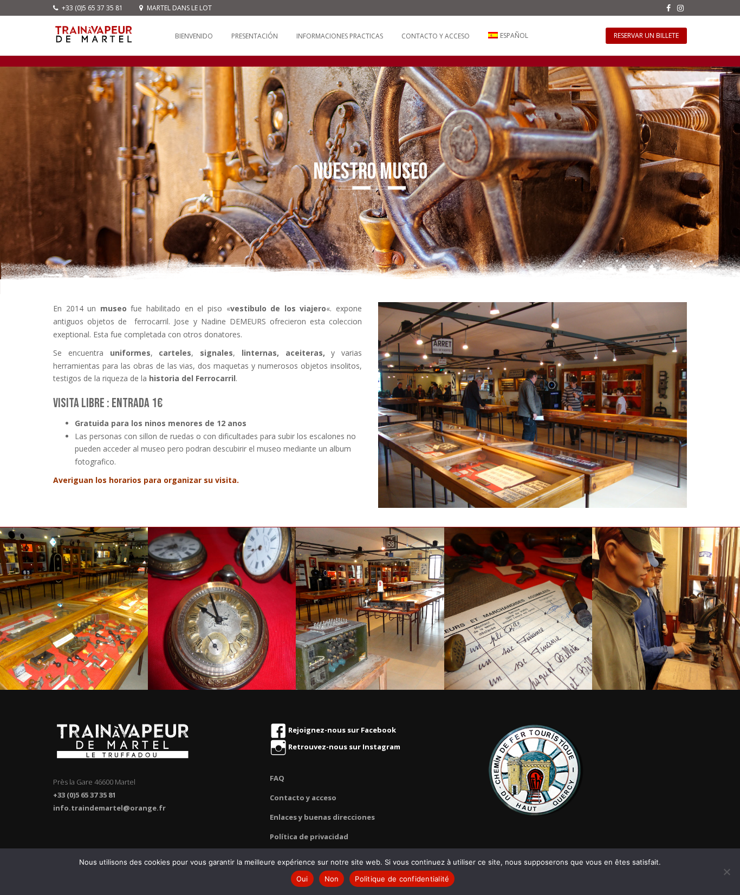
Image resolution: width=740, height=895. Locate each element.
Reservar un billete (646, 35)
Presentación (254, 36)
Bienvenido (194, 36)
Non (331, 878)
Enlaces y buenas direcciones (322, 817)
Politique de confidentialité (402, 878)
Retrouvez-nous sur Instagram (343, 747)
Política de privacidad (309, 836)
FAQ (277, 778)
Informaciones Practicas (339, 36)
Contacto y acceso (435, 36)
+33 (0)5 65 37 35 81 (91, 7)
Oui (302, 878)
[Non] (726, 871)
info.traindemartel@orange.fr (109, 808)
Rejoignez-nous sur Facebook (341, 730)
